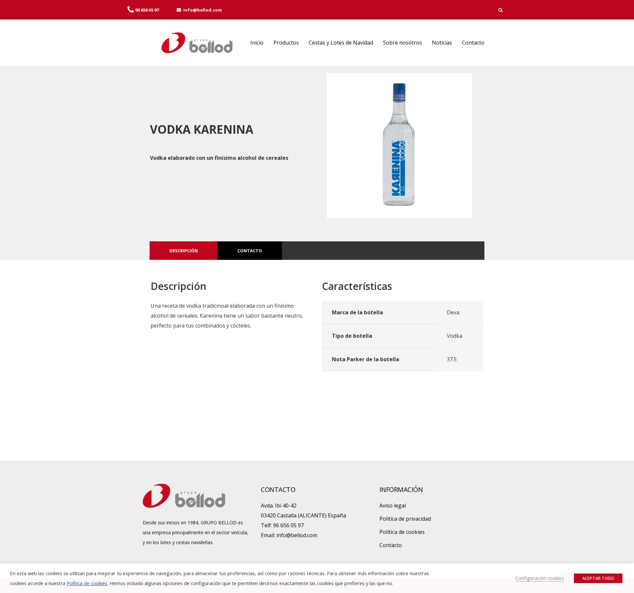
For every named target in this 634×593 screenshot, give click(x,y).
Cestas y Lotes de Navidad (341, 42)
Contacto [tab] (249, 251)
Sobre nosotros (402, 42)
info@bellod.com (296, 535)
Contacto (473, 42)
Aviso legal (392, 505)
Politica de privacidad (405, 518)
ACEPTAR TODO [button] (598, 578)
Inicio (257, 42)
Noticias (442, 42)
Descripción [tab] (183, 251)
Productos (286, 42)
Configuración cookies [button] (539, 578)
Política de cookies (402, 532)
